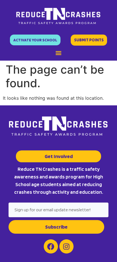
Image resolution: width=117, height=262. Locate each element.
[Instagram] (66, 246)
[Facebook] (51, 246)
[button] (58, 53)
